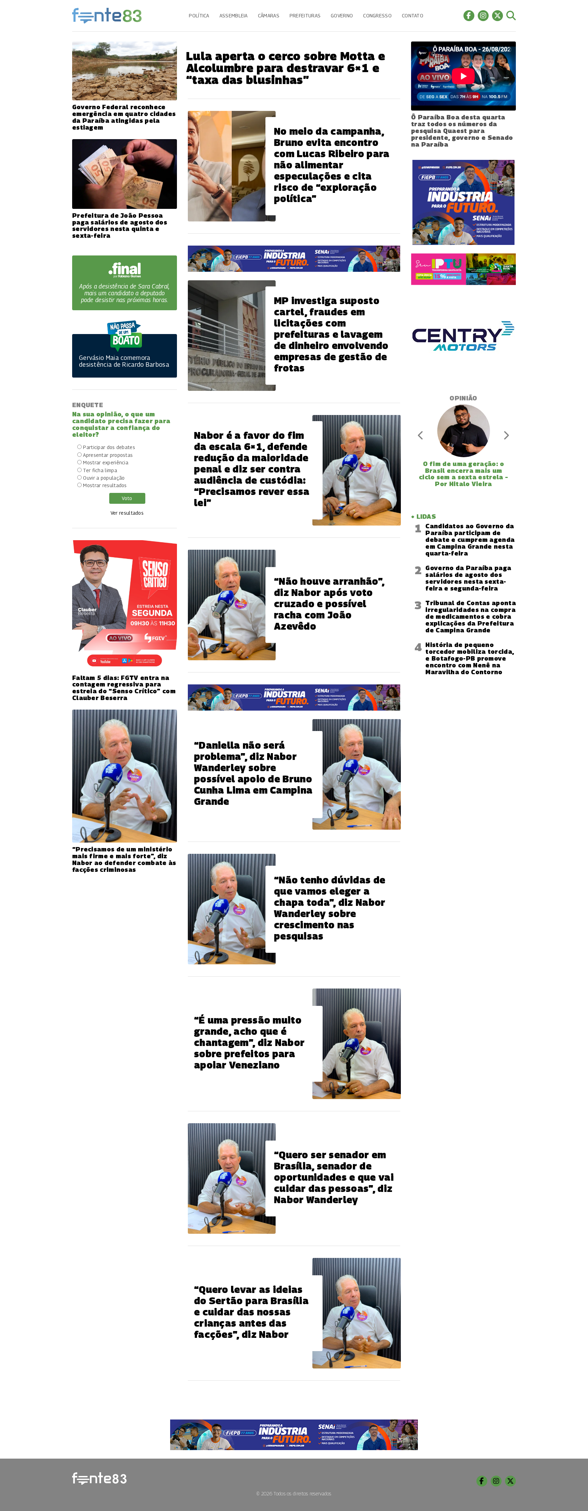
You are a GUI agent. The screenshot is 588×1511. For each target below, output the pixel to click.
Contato (412, 15)
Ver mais (294, 1403)
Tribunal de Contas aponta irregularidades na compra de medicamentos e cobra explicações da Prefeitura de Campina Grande (470, 616)
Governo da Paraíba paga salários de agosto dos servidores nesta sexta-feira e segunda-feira (468, 578)
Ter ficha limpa (100, 470)
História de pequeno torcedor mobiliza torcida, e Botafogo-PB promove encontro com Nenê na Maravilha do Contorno (469, 658)
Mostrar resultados (105, 485)
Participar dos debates (109, 447)
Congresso (377, 15)
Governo (342, 15)
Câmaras (268, 15)
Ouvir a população (104, 478)
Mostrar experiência (105, 462)
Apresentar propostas (108, 455)
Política (199, 15)
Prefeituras (305, 15)
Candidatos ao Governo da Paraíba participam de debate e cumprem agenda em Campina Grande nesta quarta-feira (469, 539)
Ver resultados (127, 513)
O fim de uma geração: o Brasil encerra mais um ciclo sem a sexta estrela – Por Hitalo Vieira (463, 473)
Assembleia (233, 15)
